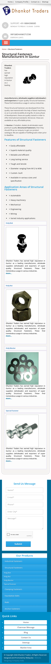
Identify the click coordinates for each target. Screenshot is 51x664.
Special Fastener (12, 411)
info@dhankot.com (20, 34)
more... (9, 273)
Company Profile (21, 2)
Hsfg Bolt (9, 223)
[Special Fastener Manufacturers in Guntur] (22, 446)
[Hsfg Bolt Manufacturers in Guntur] (22, 259)
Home (10, 2)
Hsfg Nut (9, 286)
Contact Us (35, 2)
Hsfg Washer (11, 348)
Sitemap (45, 2)
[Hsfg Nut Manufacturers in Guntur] (22, 321)
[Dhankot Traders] (25, 17)
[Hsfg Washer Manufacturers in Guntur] (22, 384)
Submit (18, 544)
